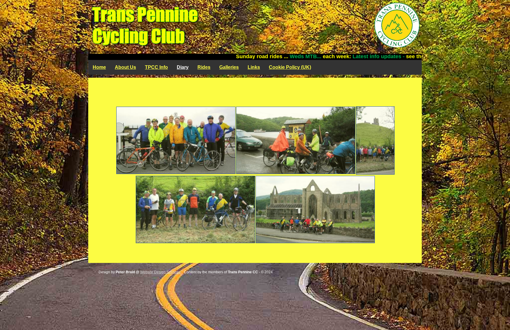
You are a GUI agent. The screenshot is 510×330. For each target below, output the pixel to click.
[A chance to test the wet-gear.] (295, 140)
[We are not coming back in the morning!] (175, 140)
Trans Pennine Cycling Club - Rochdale (255, 25)
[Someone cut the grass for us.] (195, 209)
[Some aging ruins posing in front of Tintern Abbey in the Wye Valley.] (315, 209)
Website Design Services (160, 272)
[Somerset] (375, 140)
